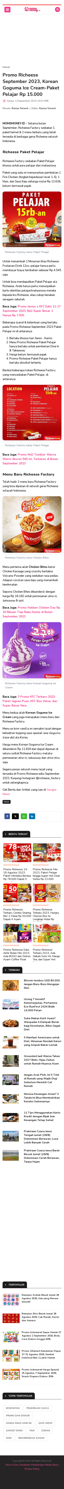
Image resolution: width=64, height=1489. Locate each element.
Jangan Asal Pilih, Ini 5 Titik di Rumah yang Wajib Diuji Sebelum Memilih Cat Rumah (41, 1080)
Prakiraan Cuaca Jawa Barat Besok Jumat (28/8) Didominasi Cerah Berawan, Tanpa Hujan (42, 1156)
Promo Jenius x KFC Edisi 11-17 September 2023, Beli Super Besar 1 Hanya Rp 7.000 (32, 311)
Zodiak (45, 1430)
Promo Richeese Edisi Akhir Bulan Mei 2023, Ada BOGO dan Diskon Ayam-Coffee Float (17, 955)
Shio (9, 1438)
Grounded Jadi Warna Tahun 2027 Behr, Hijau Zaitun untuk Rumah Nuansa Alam (42, 1060)
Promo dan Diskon (18, 1415)
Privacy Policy (32, 1469)
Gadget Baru (14, 1430)
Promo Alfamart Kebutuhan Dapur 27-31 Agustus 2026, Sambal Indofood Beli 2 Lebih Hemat (41, 1354)
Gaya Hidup (45, 1423)
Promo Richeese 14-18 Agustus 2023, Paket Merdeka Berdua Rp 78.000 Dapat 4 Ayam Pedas (17, 876)
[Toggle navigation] (7, 9)
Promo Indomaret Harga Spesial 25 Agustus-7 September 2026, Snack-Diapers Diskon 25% (40, 1373)
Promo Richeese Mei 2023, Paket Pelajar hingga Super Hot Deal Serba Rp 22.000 (46, 874)
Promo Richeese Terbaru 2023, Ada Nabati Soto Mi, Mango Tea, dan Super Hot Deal (46, 956)
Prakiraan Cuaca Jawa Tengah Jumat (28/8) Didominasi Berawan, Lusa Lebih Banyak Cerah (41, 1136)
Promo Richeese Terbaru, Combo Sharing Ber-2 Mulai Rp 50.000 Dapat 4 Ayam (17, 914)
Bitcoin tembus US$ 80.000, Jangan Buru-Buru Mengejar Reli (42, 984)
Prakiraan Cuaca (37, 1408)
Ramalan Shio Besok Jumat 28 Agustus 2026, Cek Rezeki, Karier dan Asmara (40, 1317)
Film (32, 1430)
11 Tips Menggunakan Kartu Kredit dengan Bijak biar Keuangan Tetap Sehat (42, 1116)
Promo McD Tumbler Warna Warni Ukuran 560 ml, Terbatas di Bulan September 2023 (30, 459)
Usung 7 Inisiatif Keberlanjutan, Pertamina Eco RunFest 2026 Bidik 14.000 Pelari (40, 1004)
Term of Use (11, 1464)
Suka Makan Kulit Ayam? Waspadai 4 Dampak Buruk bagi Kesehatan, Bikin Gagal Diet (42, 1023)
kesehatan (13, 1408)
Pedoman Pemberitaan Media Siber (39, 1464)
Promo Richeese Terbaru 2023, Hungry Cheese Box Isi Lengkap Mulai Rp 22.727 (46, 916)
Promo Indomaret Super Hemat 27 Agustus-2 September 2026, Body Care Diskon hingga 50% (41, 1336)
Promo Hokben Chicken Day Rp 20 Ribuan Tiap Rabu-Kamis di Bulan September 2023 (31, 612)
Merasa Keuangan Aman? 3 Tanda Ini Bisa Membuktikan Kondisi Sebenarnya (42, 1097)
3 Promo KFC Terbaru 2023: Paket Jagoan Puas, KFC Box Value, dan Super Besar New (30, 701)
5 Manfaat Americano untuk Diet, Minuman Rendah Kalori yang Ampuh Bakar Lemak (42, 1041)
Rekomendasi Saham (31, 1438)
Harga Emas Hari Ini (19, 1423)
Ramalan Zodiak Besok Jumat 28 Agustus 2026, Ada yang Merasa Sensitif (40, 1298)
